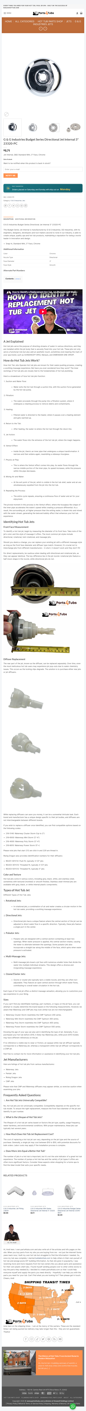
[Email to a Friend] (17, 206)
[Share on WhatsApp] (5, 206)
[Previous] (8, 77)
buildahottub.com (42, 1258)
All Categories (24, 21)
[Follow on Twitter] (43, 1339)
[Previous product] (45, 28)
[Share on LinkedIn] (26, 206)
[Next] (78, 77)
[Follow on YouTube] (60, 1339)
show (17, 279)
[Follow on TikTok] (37, 1339)
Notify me (11, 175)
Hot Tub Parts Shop (50, 21)
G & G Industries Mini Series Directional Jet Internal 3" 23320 (43, 1210)
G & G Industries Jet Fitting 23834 (13, 1210)
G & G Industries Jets (18, 200)
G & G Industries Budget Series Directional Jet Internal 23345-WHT (69, 1211)
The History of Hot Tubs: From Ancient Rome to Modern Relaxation (58, 1357)
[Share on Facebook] (9, 206)
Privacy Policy (12, 1403)
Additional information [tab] (25, 219)
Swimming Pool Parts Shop (51, 1397)
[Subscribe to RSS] (54, 1339)
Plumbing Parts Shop (30, 1397)
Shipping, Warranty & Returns (55, 1403)
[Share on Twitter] (13, 206)
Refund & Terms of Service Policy (30, 1403)
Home (8, 21)
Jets (69, 21)
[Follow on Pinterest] (48, 1339)
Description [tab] (8, 219)
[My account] (77, 13)
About (66, 1397)
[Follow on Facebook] (26, 1339)
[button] (7, 13)
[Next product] (40, 28)
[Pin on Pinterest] (22, 206)
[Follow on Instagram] (31, 1339)
